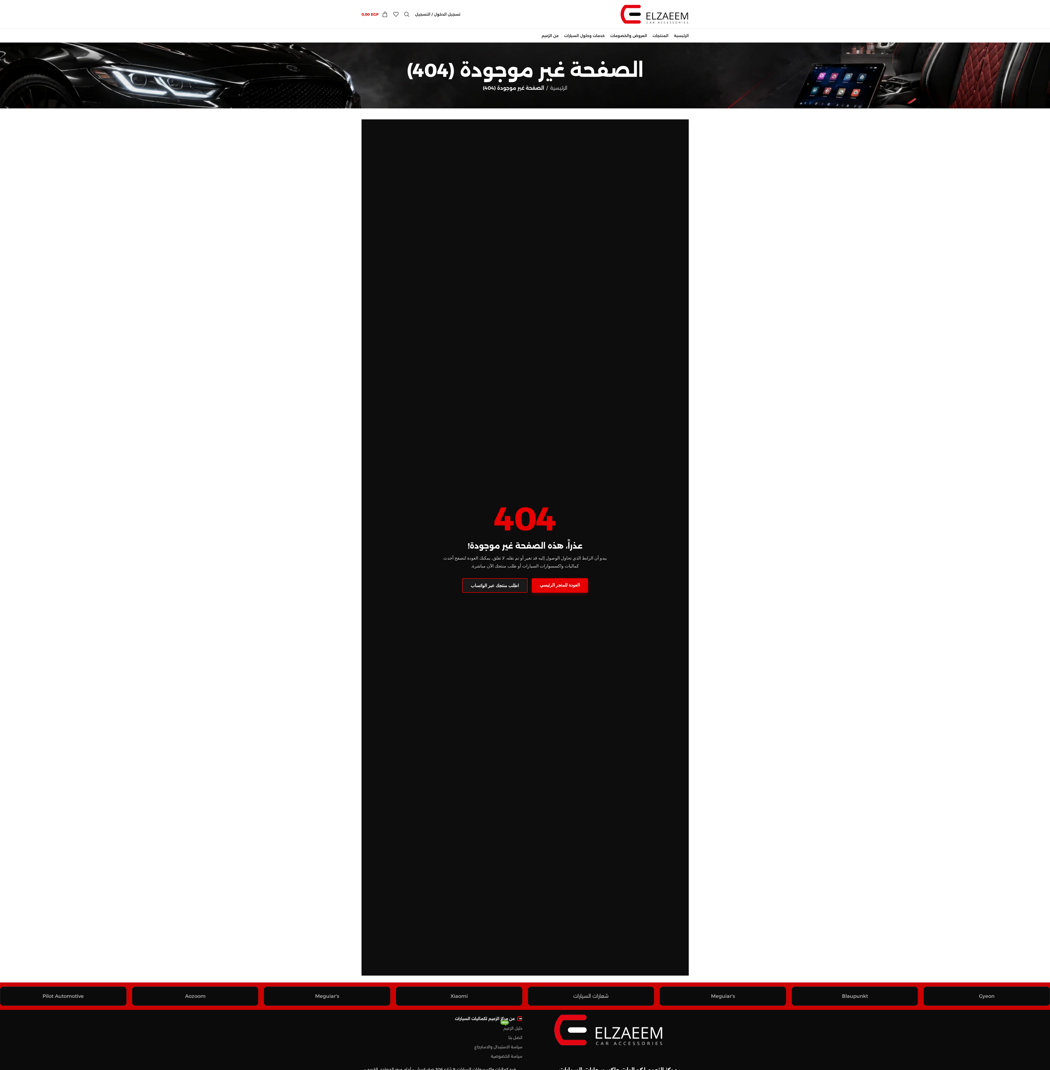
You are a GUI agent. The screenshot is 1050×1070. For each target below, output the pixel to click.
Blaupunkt (855, 996)
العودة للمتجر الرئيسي (560, 585)
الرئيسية (558, 88)
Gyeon (987, 996)
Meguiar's (723, 996)
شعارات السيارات (591, 996)
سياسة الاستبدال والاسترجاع (498, 1046)
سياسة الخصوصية (506, 1056)
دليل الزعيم (512, 1027)
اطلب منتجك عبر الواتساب (495, 585)
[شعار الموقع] (654, 14)
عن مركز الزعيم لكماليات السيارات (485, 1018)
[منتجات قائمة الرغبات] (395, 14)
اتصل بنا (515, 1037)
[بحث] (406, 14)
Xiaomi (459, 996)
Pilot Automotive (63, 996)
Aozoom (195, 996)
